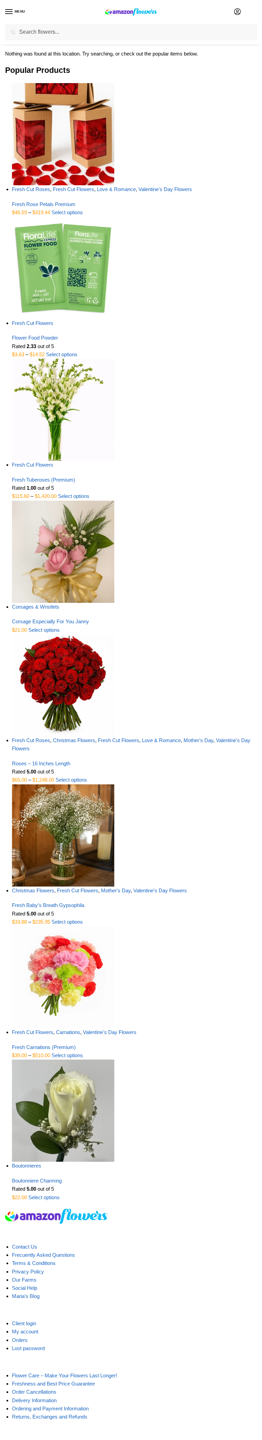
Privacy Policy (28, 1271)
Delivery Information (34, 1400)
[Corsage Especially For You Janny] (134, 552)
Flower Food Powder (35, 338)
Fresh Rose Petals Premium (43, 204)
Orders (20, 1340)
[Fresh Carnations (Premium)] (134, 977)
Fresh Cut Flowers (73, 189)
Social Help (24, 1288)
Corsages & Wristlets (35, 607)
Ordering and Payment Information (50, 1408)
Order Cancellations (34, 1392)
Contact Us (24, 1247)
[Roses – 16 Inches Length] (134, 685)
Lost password (28, 1348)
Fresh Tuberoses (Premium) (43, 480)
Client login (24, 1323)
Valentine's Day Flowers (165, 189)
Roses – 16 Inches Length (41, 763)
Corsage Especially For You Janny (50, 621)
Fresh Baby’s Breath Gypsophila (48, 905)
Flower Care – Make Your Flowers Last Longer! (64, 1375)
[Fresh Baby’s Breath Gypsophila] (134, 835)
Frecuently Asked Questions (43, 1255)
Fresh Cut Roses (31, 189)
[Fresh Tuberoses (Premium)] (134, 410)
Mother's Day (198, 740)
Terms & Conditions (34, 1263)
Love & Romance (116, 189)
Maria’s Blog (26, 1296)
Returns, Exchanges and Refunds (49, 1417)
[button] (255, 12)
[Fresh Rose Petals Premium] (134, 134)
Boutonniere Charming (37, 1181)
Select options (67, 212)
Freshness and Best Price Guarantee (53, 1384)
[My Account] (237, 12)
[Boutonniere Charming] (134, 1111)
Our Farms (24, 1280)
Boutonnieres (26, 1166)
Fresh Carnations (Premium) (44, 1047)
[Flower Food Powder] (134, 268)
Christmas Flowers (74, 740)
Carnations (68, 1032)
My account (25, 1331)
